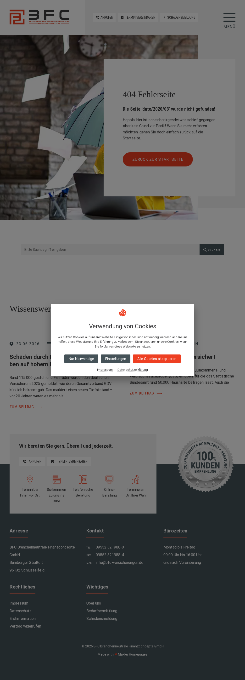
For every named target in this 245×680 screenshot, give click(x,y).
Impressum (105, 369)
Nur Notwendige (81, 359)
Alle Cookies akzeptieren (156, 359)
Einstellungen (115, 359)
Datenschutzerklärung (132, 369)
